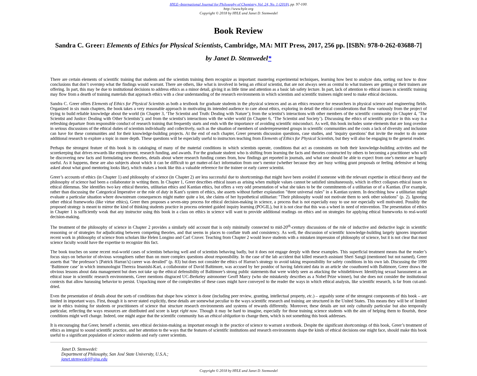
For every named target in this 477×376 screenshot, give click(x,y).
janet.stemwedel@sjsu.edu (84, 359)
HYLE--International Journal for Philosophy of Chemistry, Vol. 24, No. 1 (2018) (229, 4)
